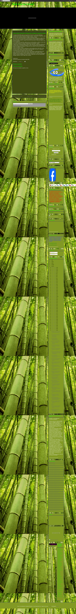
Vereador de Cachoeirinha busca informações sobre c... (55, 359)
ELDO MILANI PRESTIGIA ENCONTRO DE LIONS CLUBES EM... (55, 352)
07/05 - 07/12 (53, 304)
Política (52, 404)
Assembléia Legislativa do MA (54, 477)
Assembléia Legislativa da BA (54, 490)
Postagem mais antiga (41, 96)
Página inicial (29, 96)
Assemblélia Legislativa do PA (54, 484)
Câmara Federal (52, 464)
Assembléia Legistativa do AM (54, 479)
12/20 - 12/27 (53, 267)
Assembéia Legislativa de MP (54, 475)
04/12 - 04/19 (53, 322)
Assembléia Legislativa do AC (54, 466)
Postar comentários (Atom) (30, 99)
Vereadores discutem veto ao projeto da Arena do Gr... (55, 391)
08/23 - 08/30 (53, 293)
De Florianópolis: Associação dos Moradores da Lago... (55, 339)
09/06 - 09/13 (53, 290)
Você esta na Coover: (23, 4)
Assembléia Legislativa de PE (54, 488)
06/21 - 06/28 (53, 307)
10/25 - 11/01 (53, 279)
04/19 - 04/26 (53, 320)
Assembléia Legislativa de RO (54, 472)
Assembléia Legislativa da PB (54, 483)
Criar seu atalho (58, 181)
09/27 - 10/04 (53, 285)
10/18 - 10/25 (53, 281)
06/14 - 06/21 (53, 308)
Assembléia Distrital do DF (54, 492)
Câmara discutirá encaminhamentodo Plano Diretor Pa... (55, 381)
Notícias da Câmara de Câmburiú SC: (55, 369)
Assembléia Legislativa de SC (54, 508)
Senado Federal (52, 462)
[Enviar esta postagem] (25, 61)
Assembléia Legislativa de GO (54, 497)
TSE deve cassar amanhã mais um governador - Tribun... (55, 406)
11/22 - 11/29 (53, 273)
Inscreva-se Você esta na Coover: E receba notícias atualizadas (55, 157)
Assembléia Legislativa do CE (54, 468)
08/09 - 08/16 (53, 296)
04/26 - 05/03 (53, 319)
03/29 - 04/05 (53, 325)
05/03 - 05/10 (53, 317)
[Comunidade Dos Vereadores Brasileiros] (49, 57)
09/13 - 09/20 (53, 288)
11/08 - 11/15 (53, 276)
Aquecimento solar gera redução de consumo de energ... (55, 346)
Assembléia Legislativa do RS (54, 510)
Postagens (53, 252)
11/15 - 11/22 (53, 275)
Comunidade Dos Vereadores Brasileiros (54, 56)
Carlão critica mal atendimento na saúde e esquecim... (55, 388)
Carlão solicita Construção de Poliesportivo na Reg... (55, 362)
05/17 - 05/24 (53, 314)
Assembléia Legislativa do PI (54, 486)
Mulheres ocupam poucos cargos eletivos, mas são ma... (55, 401)
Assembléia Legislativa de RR (54, 473)
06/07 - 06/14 (53, 310)
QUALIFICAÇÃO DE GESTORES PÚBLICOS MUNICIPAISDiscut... (55, 398)
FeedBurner (58, 154)
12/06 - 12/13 (53, 270)
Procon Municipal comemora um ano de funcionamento (55, 356)
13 (51, 260)
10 (51, 264)
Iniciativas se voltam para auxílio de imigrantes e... (55, 332)
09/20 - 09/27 (53, 287)
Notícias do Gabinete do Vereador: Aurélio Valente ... (55, 342)
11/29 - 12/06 (53, 272)
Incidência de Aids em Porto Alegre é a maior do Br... (55, 366)
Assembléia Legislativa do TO (54, 499)
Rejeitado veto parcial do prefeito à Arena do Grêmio (55, 372)
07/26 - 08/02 (53, 299)
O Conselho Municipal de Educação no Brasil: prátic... (55, 384)
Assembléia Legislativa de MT (54, 495)
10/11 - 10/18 (53, 282)
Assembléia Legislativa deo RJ (54, 503)
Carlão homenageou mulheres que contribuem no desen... (55, 378)
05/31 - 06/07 (53, 311)
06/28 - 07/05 (53, 305)
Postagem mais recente (17, 96)
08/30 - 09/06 (53, 291)
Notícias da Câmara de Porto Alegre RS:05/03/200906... (55, 410)
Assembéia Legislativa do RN (54, 481)
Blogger (57, 606)
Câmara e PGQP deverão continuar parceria (55, 375)
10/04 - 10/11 (53, 284)
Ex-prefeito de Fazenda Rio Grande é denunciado (55, 335)
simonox (49, 606)
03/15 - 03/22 (53, 328)
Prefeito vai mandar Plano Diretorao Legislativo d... (55, 349)
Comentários (53, 254)
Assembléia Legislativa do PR (54, 506)
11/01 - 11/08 (53, 278)
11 (50, 263)
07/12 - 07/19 (53, 302)
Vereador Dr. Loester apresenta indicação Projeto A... (55, 395)
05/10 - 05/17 (53, 316)
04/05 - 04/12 (53, 323)
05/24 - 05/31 (53, 313)
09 (51, 266)
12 (51, 261)
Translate (57, 163)
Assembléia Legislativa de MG (54, 501)
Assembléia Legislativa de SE (54, 470)
